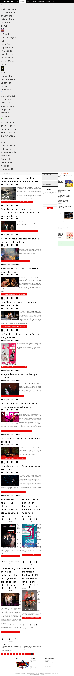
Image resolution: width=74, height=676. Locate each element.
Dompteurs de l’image (33, 667)
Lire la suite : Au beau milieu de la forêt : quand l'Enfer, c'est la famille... (14, 294)
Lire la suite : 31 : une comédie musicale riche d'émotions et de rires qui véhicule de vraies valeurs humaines (31, 555)
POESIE (53, 1)
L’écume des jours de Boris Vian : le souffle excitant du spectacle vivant (16, 649)
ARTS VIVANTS (22, 1)
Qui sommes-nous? (47, 660)
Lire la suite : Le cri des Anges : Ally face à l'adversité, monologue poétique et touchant (17, 430)
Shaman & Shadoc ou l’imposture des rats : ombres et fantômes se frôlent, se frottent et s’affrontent (22, 646)
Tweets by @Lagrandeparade (47, 184)
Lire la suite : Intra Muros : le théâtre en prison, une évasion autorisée (14, 326)
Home (2, 173)
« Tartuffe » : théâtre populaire (60, 213)
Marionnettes (32, 662)
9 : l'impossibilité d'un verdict (8, 650)
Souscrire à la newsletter (48, 673)
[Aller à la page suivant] (32, 654)
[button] (3, 184)
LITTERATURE (34, 1)
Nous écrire (46, 661)
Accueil (17, 1)
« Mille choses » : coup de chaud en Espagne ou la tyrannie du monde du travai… (64, 190)
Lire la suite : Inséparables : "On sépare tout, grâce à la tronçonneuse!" (14, 366)
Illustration (31, 668)
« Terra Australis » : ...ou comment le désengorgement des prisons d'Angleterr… (64, 201)
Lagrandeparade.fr (28, 221)
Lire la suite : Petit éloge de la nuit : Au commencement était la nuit (13, 491)
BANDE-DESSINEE (41, 1)
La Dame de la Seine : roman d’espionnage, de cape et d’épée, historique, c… (63, 228)
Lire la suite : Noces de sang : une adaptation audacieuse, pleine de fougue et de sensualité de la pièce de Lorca (11, 632)
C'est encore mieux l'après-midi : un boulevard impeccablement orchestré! (17, 647)
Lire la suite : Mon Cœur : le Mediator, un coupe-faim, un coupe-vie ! (14, 458)
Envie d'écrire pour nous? (48, 666)
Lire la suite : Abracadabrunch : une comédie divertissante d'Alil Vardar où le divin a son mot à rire (31, 618)
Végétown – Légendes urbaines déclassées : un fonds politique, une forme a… (65, 222)
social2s (4, 185)
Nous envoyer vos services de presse (50, 662)
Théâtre (31, 661)
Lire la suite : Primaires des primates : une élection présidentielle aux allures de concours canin (10, 556)
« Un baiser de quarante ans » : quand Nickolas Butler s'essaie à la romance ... (8, 129)
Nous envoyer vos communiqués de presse (39, 673)
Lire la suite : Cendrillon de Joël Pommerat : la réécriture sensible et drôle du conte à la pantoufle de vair (19, 231)
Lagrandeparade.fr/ (28, 187)
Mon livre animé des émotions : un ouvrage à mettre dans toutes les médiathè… (61, 234)
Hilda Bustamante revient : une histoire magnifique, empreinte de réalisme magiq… (64, 207)
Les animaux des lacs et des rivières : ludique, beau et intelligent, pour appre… (64, 196)
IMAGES (28, 1)
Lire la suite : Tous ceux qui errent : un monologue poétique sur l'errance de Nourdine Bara (17, 201)
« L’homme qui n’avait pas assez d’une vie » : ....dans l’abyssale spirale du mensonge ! (8, 106)
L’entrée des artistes (33, 660)
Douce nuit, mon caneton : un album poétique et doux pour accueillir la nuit (61, 182)
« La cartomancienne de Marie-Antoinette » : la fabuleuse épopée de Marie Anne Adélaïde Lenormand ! (8, 155)
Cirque (31, 666)
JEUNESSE (48, 1)
